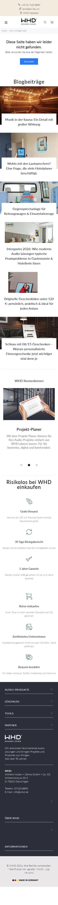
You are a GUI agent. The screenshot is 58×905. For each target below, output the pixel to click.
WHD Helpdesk (31, 13)
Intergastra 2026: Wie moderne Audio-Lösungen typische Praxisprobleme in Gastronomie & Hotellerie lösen (29, 256)
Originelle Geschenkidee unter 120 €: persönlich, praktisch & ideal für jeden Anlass (29, 303)
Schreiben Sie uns (30, 9)
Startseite (29, 61)
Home (4, 30)
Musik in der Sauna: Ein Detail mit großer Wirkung (29, 122)
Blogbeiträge (29, 81)
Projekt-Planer (29, 429)
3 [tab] (37, 465)
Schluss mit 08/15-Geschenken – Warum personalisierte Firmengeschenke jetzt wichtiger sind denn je (29, 351)
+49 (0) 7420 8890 (30, 5)
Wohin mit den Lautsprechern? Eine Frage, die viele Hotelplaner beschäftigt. (29, 168)
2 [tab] (29, 465)
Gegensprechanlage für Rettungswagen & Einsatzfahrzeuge (29, 211)
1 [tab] (21, 465)
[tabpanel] (29, 422)
